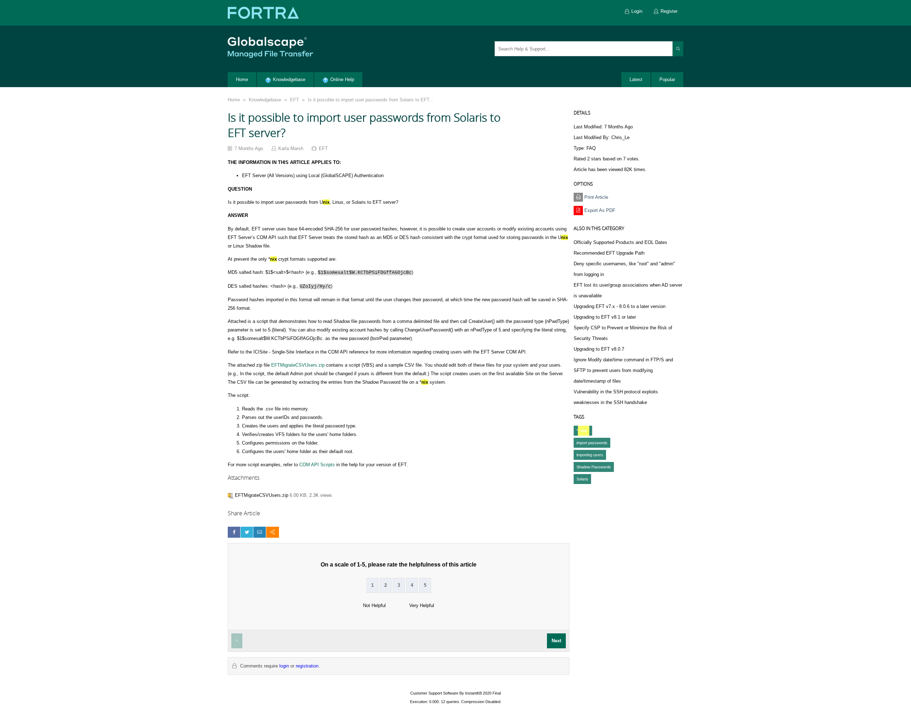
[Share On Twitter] (247, 532)
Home (234, 99)
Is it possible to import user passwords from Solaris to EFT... (370, 99)
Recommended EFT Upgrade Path (609, 253)
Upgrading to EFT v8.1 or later (605, 317)
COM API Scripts (317, 464)
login (284, 666)
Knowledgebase (265, 99)
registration (307, 666)
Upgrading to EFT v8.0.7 (599, 349)
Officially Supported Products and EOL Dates (620, 242)
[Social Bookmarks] (272, 532)
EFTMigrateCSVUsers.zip (298, 365)
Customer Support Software (434, 693)
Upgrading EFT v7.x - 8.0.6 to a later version (619, 306)
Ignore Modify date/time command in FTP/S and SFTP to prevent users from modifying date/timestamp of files (623, 370)
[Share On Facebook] (234, 532)
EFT (294, 99)
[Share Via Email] (259, 532)
